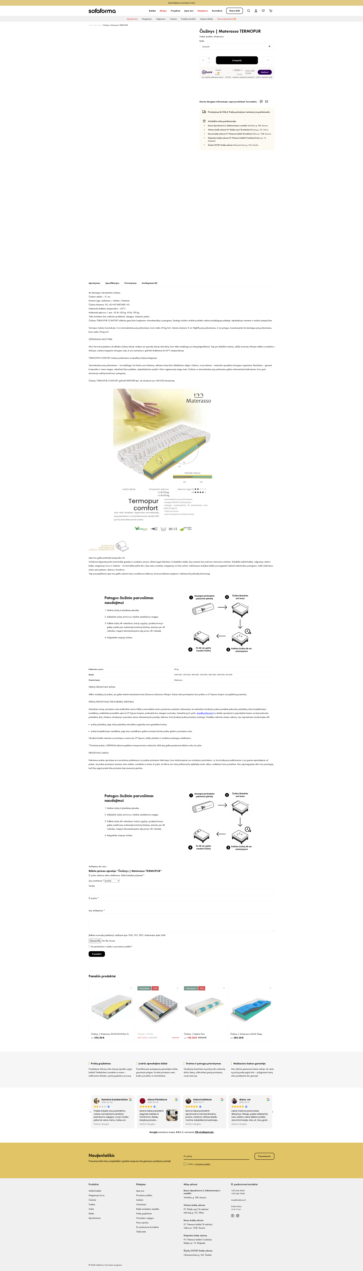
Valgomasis (160, 19)
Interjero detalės (206, 19)
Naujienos (203, 10)
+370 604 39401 (238, 1190)
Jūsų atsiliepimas (97, 910)
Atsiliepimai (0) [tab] (149, 283)
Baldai (152, 10)
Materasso (219, 36)
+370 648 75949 (238, 1193)
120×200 (186, 674)
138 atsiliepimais (204, 1132)
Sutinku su (199, 1164)
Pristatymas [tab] (130, 283)
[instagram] (237, 1215)
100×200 (178, 674)
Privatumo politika (144, 1195)
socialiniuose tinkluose (143, 573)
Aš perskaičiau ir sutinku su (111, 946)
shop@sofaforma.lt (238, 1200)
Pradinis (91, 25)
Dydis (202, 41)
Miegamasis (147, 19)
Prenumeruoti (264, 1156)
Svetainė (173, 19)
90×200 (229, 674)
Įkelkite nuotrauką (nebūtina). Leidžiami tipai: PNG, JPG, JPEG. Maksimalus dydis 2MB (127, 935)
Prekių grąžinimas (144, 1213)
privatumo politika (123, 946)
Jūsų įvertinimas (96, 880)
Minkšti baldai (95, 1190)
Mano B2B (234, 10)
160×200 (203, 674)
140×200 (195, 674)
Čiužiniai (92, 1199)
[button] (272, 1112)
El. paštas (94, 898)
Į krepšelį (236, 60)
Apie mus (189, 10)
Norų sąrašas (142, 1222)
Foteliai (92, 1204)
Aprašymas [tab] (94, 283)
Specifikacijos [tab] (112, 283)
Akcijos (163, 10)
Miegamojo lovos (97, 1195)
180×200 (212, 674)
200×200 (221, 674)
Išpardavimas (132, 19)
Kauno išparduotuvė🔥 (227, 19)
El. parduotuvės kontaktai (147, 1227)
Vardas (92, 885)
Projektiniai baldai (188, 19)
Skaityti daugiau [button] (101, 1124)
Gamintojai (141, 1204)
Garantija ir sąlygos (145, 1218)
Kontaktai (217, 10)
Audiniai (139, 1199)
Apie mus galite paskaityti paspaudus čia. (107, 557)
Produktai (99, 25)
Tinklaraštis (141, 1231)
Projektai (175, 10)
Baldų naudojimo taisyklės (147, 1208)
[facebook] (232, 1215)
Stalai (91, 1208)
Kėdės (91, 1213)
